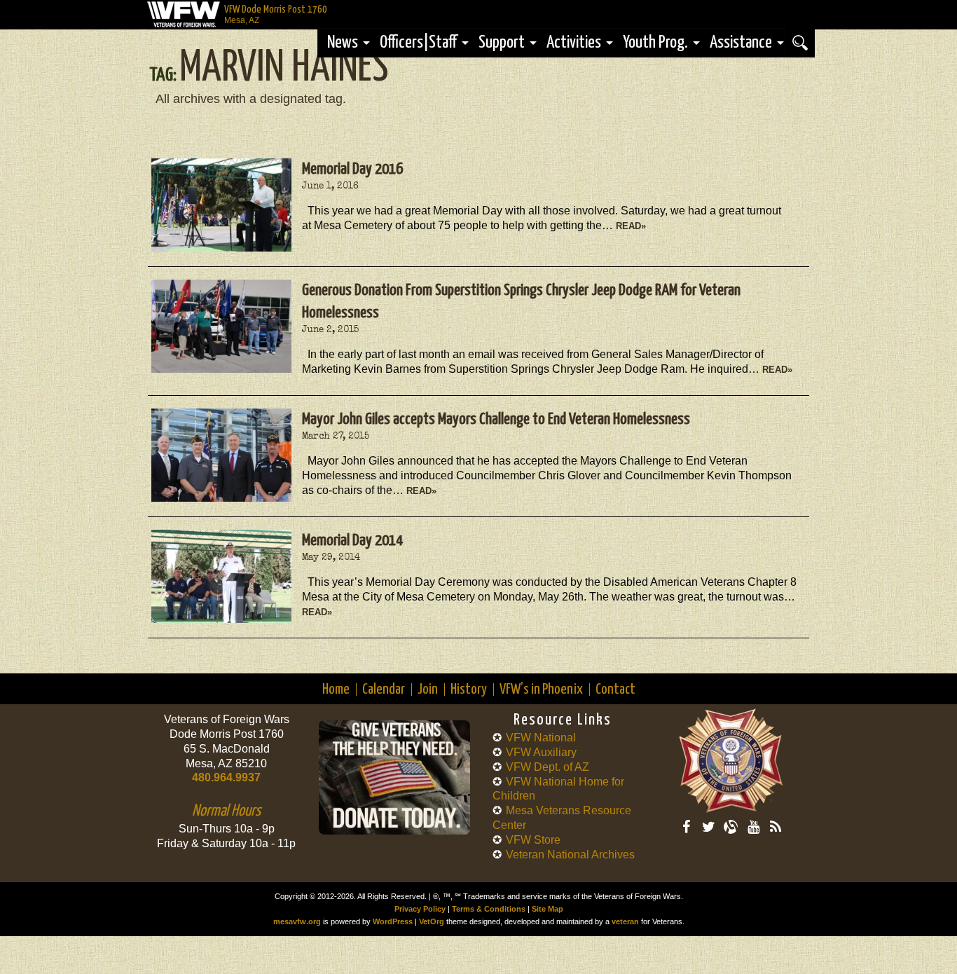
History (468, 689)
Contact (615, 689)
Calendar (383, 689)
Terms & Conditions (488, 909)
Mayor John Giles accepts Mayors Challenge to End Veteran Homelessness (496, 419)
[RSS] (775, 827)
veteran (625, 921)
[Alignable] (731, 827)
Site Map (547, 909)
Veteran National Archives (570, 854)
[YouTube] (753, 827)
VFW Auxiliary (541, 752)
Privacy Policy (420, 909)
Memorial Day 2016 (352, 169)
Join (428, 689)
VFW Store (533, 840)
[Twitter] (708, 827)
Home (336, 689)
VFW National (541, 737)
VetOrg (431, 921)
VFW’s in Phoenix (541, 689)
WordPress (393, 921)
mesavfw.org (297, 921)
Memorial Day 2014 (352, 541)
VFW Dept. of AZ (547, 767)
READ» (631, 226)
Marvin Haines (283, 69)
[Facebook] (686, 827)
